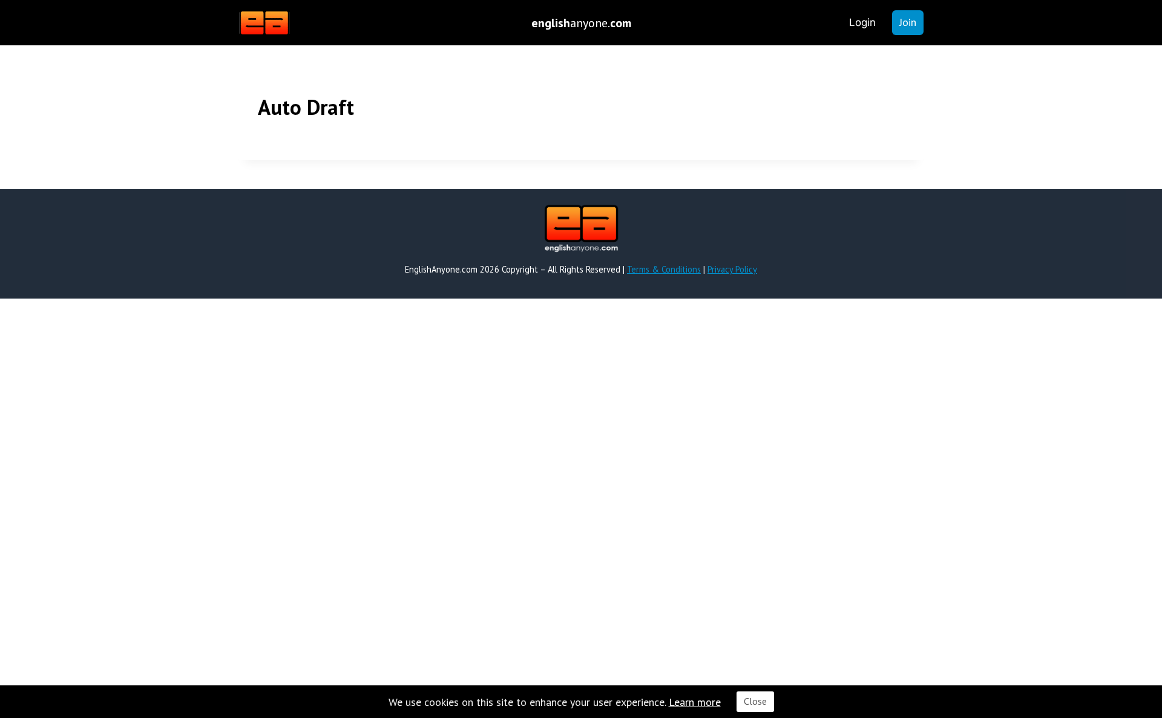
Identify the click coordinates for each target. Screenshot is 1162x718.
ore (713, 702)
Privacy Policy (732, 269)
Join (907, 22)
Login (862, 22)
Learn (683, 702)
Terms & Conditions (664, 269)
